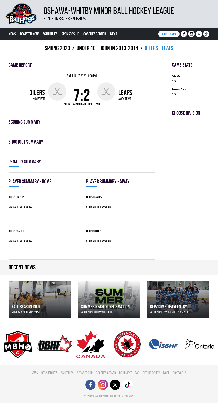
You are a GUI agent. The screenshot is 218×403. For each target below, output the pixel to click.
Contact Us (179, 373)
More (166, 373)
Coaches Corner (94, 34)
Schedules (50, 34)
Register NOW (169, 34)
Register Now (29, 34)
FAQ (137, 373)
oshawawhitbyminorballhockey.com (107, 396)
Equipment (125, 373)
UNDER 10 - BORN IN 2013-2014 (107, 48)
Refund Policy (151, 373)
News (12, 34)
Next (113, 34)
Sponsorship (70, 34)
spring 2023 (57, 48)
